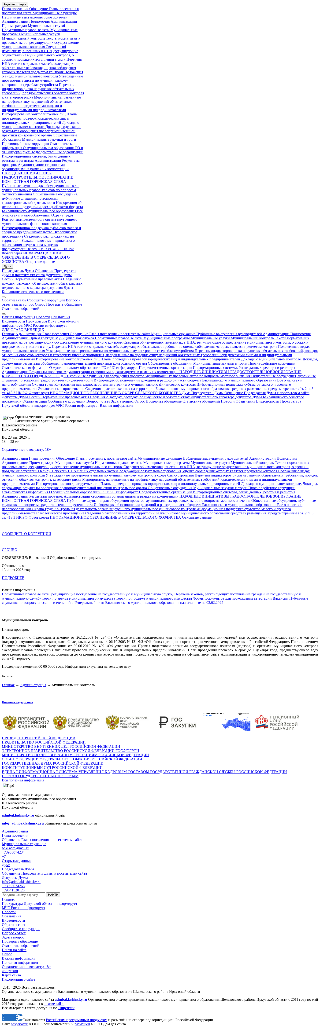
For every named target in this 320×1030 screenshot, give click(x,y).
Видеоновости (13, 321)
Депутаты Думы (58, 275)
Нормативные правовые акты (25, 30)
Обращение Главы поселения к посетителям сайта (110, 334)
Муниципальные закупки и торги (49, 139)
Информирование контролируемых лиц (34, 114)
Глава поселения (15, 9)
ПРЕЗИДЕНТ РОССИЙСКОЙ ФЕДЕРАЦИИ (38, 738)
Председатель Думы (18, 271)
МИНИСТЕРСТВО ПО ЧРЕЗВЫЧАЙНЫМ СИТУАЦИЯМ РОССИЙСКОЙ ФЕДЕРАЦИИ (75, 755)
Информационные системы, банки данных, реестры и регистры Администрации (36, 158)
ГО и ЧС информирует (119, 368)
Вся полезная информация (23, 780)
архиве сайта (54, 1004)
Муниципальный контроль (23, 38)
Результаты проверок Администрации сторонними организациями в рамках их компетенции (41, 164)
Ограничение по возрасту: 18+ (26, 449)
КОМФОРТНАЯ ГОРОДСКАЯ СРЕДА (34, 181)
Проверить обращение (64, 304)
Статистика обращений (20, 309)
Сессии (8, 279)
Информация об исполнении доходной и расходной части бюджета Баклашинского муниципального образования (42, 207)
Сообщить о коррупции (46, 300)
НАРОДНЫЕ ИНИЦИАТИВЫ (27, 173)
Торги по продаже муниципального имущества (154, 598)
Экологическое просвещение (60, 389)
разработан (19, 1024)
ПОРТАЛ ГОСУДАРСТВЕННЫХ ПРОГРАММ (40, 776)
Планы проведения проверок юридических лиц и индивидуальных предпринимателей (40, 118)
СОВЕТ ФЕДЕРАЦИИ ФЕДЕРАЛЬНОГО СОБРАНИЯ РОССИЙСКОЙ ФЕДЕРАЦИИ (72, 759)
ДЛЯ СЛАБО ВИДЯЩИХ (23, 330)
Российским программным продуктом (76, 1020)
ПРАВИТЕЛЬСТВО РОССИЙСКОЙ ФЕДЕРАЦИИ (44, 742)
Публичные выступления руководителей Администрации (242, 334)
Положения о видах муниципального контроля (42, 74)
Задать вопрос (22, 304)
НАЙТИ (53, 895)
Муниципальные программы (166, 338)
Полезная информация (17, 702)
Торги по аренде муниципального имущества (78, 598)
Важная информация (18, 317)
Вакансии (280, 598)
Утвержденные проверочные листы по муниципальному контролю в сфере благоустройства (42, 80)
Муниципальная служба (47, 26)
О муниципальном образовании (48, 148)
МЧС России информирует (45, 325)
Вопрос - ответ (98, 401)
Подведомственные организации (56, 152)
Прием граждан (14, 26)
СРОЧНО (9, 550)
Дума (7, 266)
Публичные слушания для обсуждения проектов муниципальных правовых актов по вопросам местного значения (40, 190)
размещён (82, 1024)
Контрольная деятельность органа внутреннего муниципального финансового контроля (39, 221)
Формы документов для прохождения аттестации (232, 598)
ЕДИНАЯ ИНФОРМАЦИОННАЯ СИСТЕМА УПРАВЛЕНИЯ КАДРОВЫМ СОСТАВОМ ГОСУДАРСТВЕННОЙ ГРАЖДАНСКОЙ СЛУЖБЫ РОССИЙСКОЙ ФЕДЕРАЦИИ (144, 772)
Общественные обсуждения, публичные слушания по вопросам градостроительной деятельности (40, 198)
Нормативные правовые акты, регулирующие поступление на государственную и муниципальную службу (87, 594)
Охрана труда (62, 215)
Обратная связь (14, 300)
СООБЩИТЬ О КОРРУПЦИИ (26, 534)
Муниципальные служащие (54, 13)
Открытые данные (39, 262)
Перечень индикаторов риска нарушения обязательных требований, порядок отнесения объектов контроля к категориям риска (43, 91)
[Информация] (4, 314)
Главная (8, 334)
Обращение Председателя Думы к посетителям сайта (39, 273)
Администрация (15, 4)
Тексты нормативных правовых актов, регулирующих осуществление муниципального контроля (41, 42)
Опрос (40, 304)
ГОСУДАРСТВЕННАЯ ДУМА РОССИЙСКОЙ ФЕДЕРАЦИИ (53, 763)
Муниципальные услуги (40, 34)
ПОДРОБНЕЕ (13, 578)
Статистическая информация (25, 368)
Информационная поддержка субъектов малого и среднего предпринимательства (41, 230)
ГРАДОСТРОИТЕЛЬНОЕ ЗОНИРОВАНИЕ (37, 177)
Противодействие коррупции (25, 144)
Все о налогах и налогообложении (42, 213)
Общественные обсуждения (170, 363)
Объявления (60, 317)
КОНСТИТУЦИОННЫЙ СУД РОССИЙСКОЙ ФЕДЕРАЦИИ (52, 768)
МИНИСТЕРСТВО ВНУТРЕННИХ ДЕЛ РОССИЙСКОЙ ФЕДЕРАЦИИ (61, 746)
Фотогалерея (12, 253)
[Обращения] (4, 297)
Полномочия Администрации (52, 21)
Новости (43, 317)
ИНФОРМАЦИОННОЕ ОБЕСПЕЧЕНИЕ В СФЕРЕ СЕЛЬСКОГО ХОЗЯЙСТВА (36, 257)
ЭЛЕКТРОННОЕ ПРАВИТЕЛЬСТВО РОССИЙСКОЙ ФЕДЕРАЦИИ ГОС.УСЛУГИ (70, 751)
